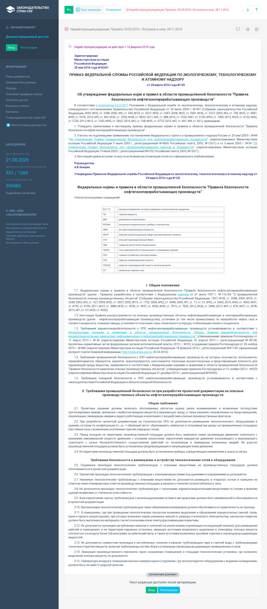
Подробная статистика (20, 193)
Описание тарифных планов (24, 94)
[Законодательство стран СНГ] (29, 10)
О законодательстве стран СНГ (26, 117)
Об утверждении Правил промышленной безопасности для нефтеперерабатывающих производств (138, 139)
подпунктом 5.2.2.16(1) (113, 105)
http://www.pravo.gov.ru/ (137, 352)
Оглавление (113, 9)
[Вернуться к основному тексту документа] (69, 10)
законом (183, 294)
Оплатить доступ (17, 100)
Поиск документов (18, 76)
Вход (11, 47)
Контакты (12, 111)
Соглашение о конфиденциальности (26, 228)
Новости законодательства (29, 125)
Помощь (11, 88)
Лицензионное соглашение (21, 232)
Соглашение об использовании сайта (27, 224)
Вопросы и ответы (17, 105)
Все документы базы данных (22, 242)
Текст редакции (90, 9)
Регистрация (29, 47)
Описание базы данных (21, 82)
